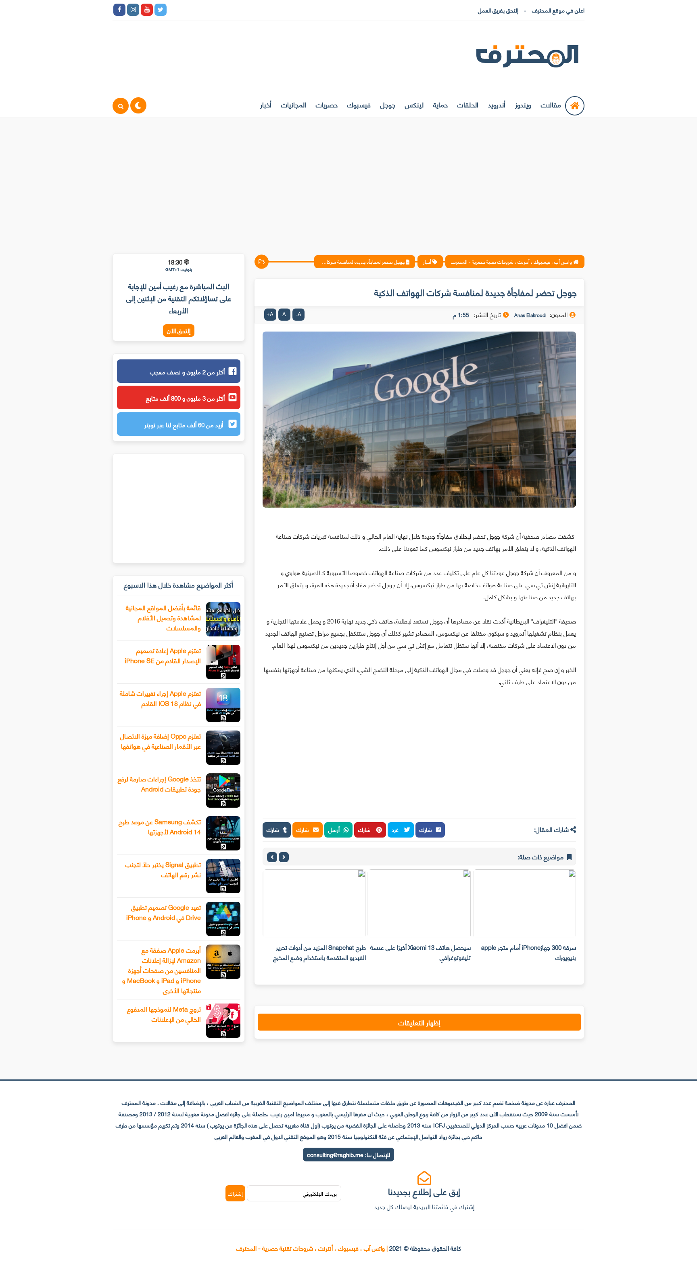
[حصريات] (229, 10)
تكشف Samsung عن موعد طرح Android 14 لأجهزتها (160, 826)
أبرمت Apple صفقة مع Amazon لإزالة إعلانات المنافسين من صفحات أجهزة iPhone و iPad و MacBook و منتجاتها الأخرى (161, 970)
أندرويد (496, 104)
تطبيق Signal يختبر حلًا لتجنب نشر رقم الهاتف (163, 869)
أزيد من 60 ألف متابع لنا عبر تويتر (184, 424)
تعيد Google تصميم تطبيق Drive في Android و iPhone (163, 912)
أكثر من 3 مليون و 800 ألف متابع (185, 398)
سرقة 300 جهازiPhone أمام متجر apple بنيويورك (528, 952)
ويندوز (523, 104)
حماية (440, 104)
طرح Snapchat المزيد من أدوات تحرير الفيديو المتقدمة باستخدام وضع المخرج (319, 952)
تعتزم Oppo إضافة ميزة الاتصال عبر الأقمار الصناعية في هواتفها (160, 741)
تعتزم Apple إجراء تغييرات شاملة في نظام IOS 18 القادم (160, 698)
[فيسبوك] (215, 10)
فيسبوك (359, 104)
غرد (396, 829)
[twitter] (160, 10)
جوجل (387, 104)
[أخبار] (256, 10)
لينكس (414, 104)
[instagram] (133, 10)
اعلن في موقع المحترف (558, 10)
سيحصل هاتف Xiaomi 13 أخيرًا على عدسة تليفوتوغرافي (420, 952)
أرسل (334, 829)
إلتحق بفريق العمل (498, 10)
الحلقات (467, 104)
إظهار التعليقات (419, 1022)
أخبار (265, 104)
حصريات (327, 104)
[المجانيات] (243, 10)
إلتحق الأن (178, 330)
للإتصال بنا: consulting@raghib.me (348, 1154)
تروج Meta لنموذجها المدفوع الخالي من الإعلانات (164, 1013)
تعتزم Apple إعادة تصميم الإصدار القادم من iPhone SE (163, 655)
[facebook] (119, 10)
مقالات (551, 104)
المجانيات (293, 104)
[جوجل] (202, 10)
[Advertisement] (348, 180)
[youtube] (147, 10)
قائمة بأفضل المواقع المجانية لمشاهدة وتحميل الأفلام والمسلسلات (163, 617)
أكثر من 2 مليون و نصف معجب (187, 371)
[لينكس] (188, 10)
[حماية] (174, 10)
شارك (425, 829)
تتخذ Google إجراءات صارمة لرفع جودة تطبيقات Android (159, 783)
